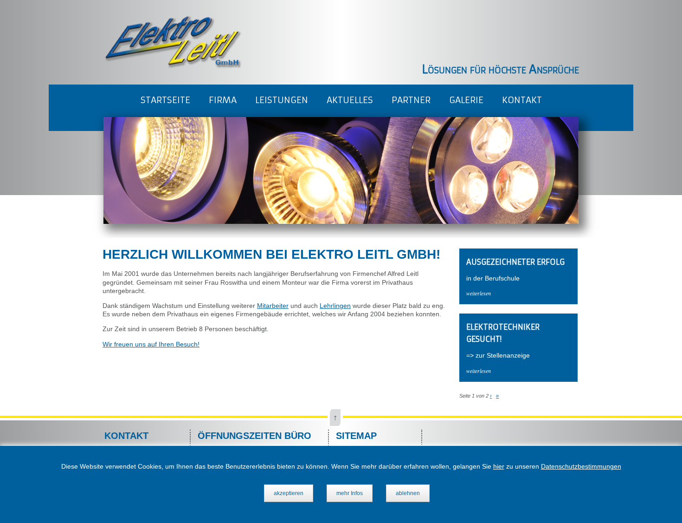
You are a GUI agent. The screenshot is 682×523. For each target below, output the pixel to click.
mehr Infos (349, 493)
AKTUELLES (350, 100)
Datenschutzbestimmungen (581, 466)
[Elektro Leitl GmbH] (172, 66)
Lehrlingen (335, 305)
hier (498, 466)
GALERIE (466, 100)
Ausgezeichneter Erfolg (515, 262)
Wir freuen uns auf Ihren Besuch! (151, 344)
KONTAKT (522, 100)
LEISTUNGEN (281, 100)
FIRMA (223, 100)
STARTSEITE (165, 100)
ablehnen (408, 493)
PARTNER (411, 100)
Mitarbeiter (273, 305)
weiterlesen (478, 293)
